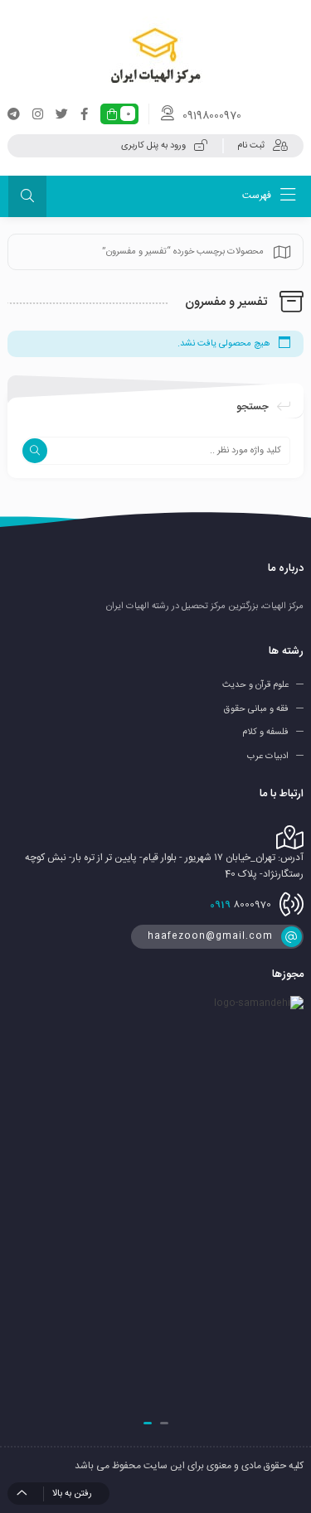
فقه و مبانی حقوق (256, 708)
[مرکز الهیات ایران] (155, 55)
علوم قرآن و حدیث (255, 685)
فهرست (258, 195)
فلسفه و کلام (265, 732)
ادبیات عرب (268, 756)
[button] (164, 1423)
